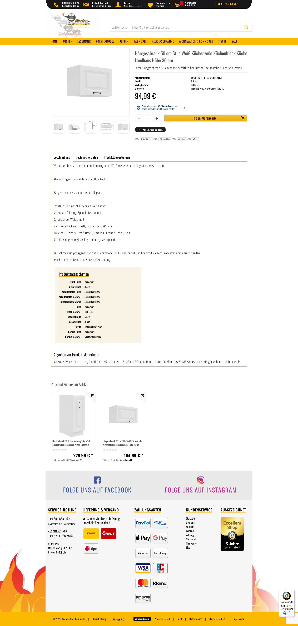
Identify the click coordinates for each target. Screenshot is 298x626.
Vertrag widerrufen (142, 618)
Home (54, 41)
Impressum (238, 619)
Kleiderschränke (163, 41)
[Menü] (292, 592)
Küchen (67, 41)
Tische (222, 41)
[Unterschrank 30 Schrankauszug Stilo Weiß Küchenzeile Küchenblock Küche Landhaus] (73, 415)
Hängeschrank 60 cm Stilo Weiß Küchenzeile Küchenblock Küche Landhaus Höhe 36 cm (122, 443)
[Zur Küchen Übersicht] (73, 25)
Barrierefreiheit (217, 619)
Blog (188, 547)
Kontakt (190, 527)
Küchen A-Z (119, 619)
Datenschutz (195, 619)
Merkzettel (191, 539)
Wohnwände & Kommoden (196, 41)
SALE (234, 41)
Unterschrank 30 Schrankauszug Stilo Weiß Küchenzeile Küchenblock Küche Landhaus (71, 443)
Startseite (190, 518)
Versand (190, 531)
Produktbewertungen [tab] (117, 157)
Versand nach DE (75, 460)
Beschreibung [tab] (61, 157)
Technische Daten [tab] (87, 157)
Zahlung (190, 535)
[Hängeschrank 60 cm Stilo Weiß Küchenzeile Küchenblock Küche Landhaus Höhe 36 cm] (123, 414)
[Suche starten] (247, 27)
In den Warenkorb (204, 118)
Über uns (190, 522)
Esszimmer (84, 41)
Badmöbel (140, 41)
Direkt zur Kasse (226, 4)
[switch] (286, 613)
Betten (124, 41)
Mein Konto (191, 543)
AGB (179, 619)
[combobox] (180, 27)
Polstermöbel (105, 41)
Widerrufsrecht (162, 619)
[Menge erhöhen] (157, 118)
